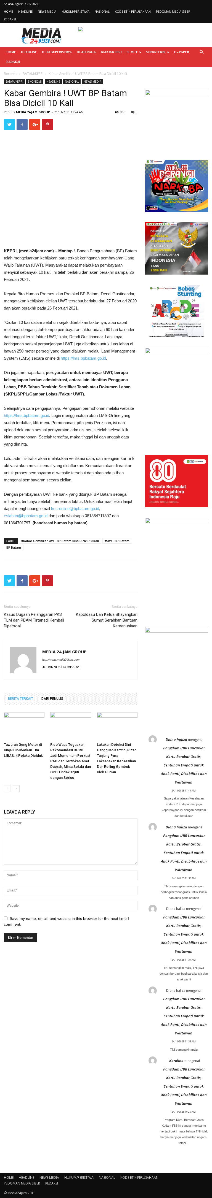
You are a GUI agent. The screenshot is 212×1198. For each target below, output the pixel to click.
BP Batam (13, 547)
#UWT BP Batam (117, 541)
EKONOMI (35, 81)
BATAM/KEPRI (111, 52)
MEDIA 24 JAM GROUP (33, 112)
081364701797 (17, 523)
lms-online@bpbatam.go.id (75, 508)
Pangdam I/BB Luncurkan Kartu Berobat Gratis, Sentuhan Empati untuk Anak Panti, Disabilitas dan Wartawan (184, 765)
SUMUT (132, 52)
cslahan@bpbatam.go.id (25, 515)
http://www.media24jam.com (61, 659)
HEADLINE (25, 11)
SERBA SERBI (155, 52)
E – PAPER (181, 52)
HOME (8, 11)
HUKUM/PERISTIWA (75, 11)
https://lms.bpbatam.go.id (83, 358)
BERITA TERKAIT (20, 699)
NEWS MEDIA (47, 11)
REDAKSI (10, 19)
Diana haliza (176, 739)
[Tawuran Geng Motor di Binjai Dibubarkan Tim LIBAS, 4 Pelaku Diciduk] (24, 726)
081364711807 (98, 515)
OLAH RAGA (86, 52)
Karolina (176, 1060)
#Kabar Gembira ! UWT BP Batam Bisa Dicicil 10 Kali (60, 541)
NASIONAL (102, 11)
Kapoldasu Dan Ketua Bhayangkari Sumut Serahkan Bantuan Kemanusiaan (106, 620)
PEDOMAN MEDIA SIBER (173, 11)
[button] (201, 52)
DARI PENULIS (52, 699)
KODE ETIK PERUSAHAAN (133, 11)
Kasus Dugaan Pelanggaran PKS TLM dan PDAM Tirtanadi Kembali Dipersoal (34, 620)
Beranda (10, 73)
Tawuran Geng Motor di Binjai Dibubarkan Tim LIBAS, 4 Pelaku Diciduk (23, 750)
